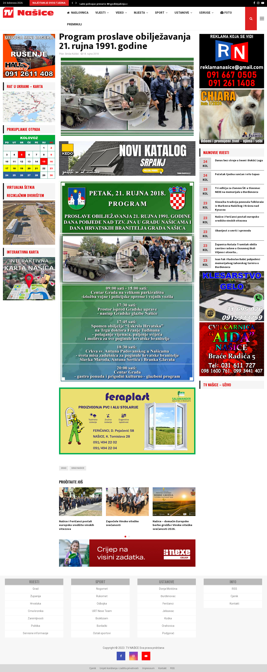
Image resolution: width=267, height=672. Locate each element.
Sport (159, 12)
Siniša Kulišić (72, 53)
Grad (63, 468)
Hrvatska (35, 603)
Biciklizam (102, 618)
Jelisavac (168, 611)
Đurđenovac (168, 596)
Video (120, 12)
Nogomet (102, 588)
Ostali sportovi (102, 633)
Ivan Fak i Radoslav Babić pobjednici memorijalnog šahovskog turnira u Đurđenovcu (237, 263)
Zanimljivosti (35, 618)
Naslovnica (79, 12)
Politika (35, 625)
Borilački (102, 625)
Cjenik (234, 596)
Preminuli (74, 24)
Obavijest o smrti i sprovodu (233, 230)
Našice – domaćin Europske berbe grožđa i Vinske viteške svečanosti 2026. (172, 525)
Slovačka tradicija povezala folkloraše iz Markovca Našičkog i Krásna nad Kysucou (239, 206)
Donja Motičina (168, 588)
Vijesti (100, 12)
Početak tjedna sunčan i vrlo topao (237, 174)
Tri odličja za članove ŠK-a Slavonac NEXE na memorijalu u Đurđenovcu (237, 190)
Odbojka (102, 603)
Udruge (204, 12)
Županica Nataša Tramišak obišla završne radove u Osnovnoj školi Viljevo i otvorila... (236, 248)
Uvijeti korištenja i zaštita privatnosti (119, 668)
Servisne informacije (35, 633)
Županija (35, 596)
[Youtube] (146, 656)
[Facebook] (121, 656)
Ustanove (182, 12)
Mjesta (139, 12)
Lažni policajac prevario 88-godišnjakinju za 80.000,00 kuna (114, 4)
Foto (228, 12)
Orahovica (168, 625)
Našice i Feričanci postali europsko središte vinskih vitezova (76, 525)
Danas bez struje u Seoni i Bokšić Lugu (239, 160)
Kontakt (234, 603)
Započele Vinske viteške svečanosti (122, 523)
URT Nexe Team (102, 611)
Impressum (148, 668)
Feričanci (168, 603)
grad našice (77, 468)
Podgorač (168, 633)
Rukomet (102, 596)
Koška (168, 618)
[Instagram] (133, 656)
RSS (234, 588)
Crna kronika (35, 611)
